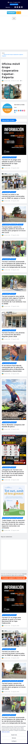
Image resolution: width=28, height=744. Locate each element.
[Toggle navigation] (14, 18)
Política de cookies (6, 731)
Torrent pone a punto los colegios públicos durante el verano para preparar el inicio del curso (14, 229)
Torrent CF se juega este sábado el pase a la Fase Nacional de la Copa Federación (11, 162)
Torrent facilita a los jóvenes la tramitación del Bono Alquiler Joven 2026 (13, 334)
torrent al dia (7, 80)
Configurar (14, 741)
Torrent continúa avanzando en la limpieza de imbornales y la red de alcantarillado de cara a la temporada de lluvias (14, 264)
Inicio (3, 53)
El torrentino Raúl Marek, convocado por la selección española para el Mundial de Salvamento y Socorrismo (13, 368)
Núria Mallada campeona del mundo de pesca (13, 426)
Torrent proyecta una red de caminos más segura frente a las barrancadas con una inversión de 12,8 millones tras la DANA (14, 300)
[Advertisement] (14, 34)
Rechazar (14, 738)
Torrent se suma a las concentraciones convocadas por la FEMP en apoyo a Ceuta (13, 196)
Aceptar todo (14, 734)
